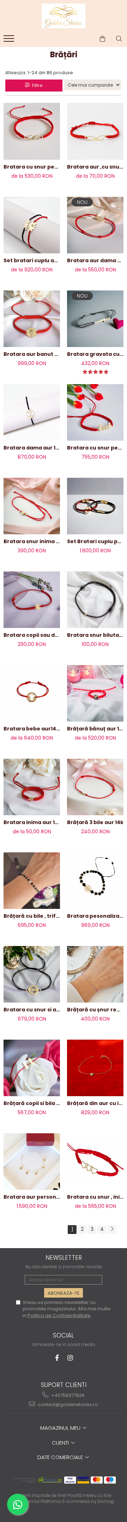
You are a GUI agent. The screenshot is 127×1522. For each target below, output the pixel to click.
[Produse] (10, 40)
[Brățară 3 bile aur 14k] (95, 787)
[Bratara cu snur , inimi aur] (95, 1161)
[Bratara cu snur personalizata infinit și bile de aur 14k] (32, 131)
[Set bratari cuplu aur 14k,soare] (32, 225)
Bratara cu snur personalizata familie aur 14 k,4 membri (95, 447)
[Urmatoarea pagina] (111, 1229)
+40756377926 (67, 1395)
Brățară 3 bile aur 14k (95, 822)
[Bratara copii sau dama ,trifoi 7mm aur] (32, 599)
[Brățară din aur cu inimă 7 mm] (95, 1068)
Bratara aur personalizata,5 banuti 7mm (32, 1196)
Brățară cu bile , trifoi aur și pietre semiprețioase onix (32, 915)
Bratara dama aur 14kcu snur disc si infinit (32, 447)
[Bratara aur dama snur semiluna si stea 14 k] (95, 225)
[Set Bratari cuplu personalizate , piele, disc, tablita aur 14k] (95, 506)
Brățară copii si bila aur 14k (32, 1103)
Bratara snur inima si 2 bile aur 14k (32, 541)
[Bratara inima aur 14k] (32, 787)
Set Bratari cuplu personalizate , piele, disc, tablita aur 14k (95, 541)
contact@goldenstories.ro (67, 1404)
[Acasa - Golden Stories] (63, 16)
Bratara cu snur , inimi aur (95, 1196)
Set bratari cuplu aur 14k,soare (32, 260)
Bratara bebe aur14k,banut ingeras (32, 728)
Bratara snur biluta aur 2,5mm (95, 635)
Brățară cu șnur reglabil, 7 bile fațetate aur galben (95, 1009)
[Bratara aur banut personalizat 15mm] (32, 318)
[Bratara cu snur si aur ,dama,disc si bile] (32, 974)
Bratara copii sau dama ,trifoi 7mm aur (32, 635)
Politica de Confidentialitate (59, 1315)
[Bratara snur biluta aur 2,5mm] (95, 599)
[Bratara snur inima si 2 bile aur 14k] (32, 506)
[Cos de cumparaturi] (102, 39)
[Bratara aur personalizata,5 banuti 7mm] (32, 1161)
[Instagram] (70, 1358)
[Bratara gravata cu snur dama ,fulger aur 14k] (95, 318)
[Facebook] (57, 1358)
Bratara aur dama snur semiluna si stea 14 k (95, 260)
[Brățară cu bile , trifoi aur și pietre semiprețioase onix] (32, 880)
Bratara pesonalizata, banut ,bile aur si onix (95, 915)
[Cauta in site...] (119, 39)
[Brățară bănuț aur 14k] (95, 693)
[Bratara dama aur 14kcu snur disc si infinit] (32, 412)
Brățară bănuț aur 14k (95, 728)
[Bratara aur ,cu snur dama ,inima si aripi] (95, 131)
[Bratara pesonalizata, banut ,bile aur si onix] (95, 880)
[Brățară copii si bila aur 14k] (32, 1068)
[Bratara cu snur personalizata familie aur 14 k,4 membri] (95, 412)
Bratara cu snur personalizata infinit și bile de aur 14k (32, 166)
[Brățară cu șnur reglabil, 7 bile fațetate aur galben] (95, 974)
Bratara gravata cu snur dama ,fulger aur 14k (95, 354)
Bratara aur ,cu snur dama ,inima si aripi (95, 166)
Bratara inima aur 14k (32, 822)
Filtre (36, 85)
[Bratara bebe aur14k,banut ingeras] (32, 693)
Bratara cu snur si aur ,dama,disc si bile (32, 1009)
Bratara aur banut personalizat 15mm (32, 354)
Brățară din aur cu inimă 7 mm (95, 1103)
